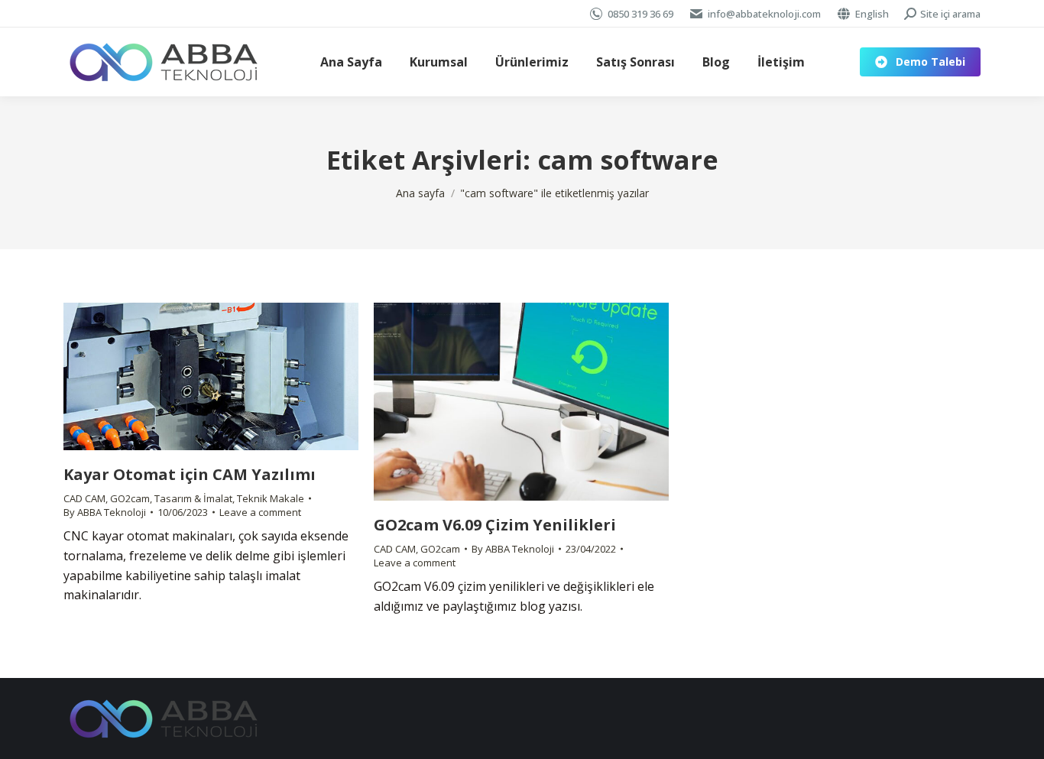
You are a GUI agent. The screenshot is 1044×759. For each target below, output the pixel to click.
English (872, 14)
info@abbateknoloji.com (764, 14)
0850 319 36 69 (640, 14)
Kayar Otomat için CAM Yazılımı (189, 474)
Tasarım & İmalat (193, 498)
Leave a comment (260, 512)
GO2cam (130, 498)
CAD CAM (84, 498)
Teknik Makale (270, 498)
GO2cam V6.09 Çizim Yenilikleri (495, 524)
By (104, 512)
